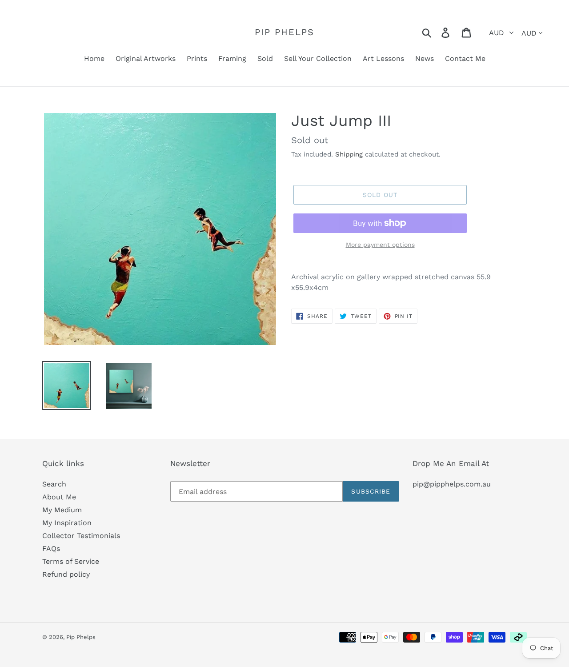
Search (54, 484)
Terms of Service (70, 561)
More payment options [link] (380, 244)
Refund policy (66, 574)
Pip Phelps (284, 32)
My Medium (62, 510)
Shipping (349, 154)
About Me (59, 497)
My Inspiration (67, 522)
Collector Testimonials (81, 535)
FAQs (51, 548)
